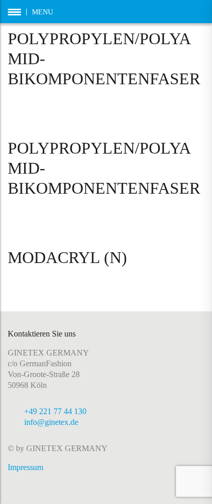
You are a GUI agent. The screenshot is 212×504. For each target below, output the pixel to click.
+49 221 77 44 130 (55, 411)
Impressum (25, 467)
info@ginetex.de (51, 422)
